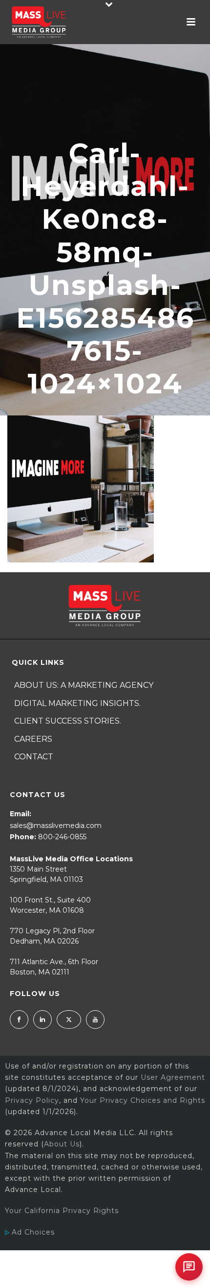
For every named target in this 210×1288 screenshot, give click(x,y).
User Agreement (173, 1077)
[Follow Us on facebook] (19, 1019)
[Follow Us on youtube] (95, 1019)
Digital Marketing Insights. (77, 703)
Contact (33, 756)
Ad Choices (32, 1232)
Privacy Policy (32, 1100)
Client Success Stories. (67, 721)
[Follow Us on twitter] (69, 1019)
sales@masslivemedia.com (56, 825)
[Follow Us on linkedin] (42, 1019)
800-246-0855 (62, 836)
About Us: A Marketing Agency (83, 685)
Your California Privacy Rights (62, 1210)
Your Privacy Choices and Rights (142, 1100)
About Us (62, 1144)
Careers (33, 739)
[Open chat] (189, 1267)
